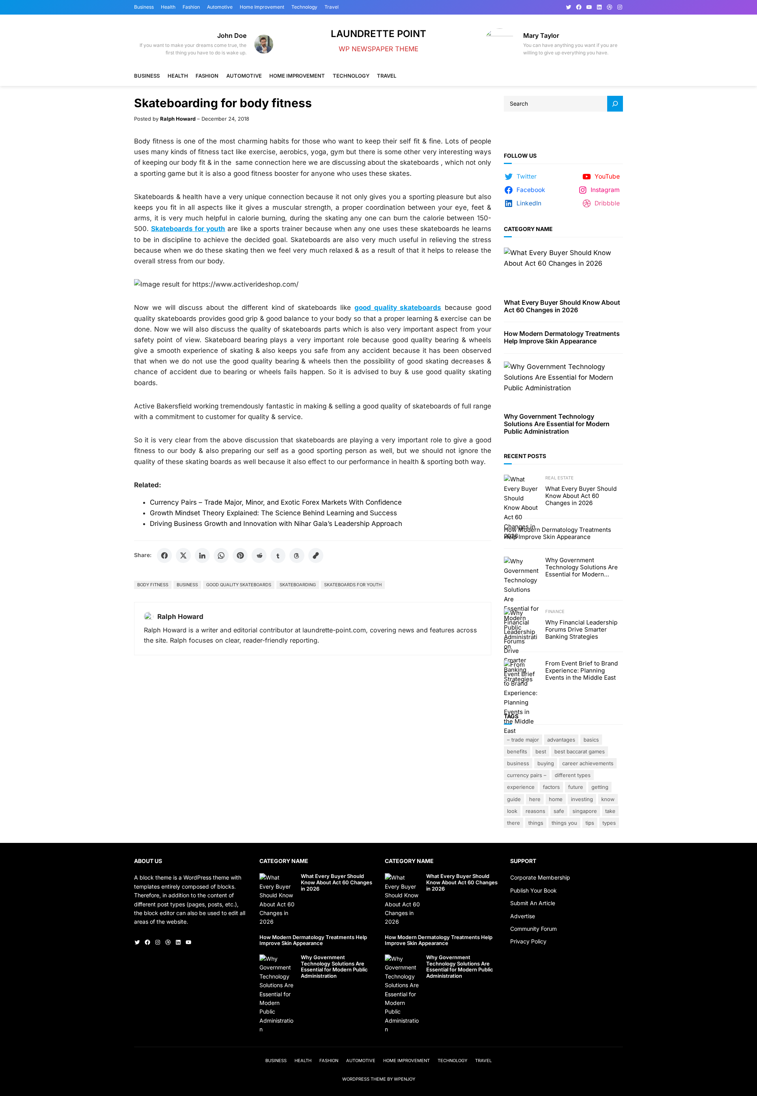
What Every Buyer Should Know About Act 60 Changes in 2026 (562, 306)
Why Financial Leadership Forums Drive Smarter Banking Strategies (581, 629)
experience (521, 787)
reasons (535, 811)
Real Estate (559, 478)
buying (545, 763)
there (513, 823)
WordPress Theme (364, 1079)
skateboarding (298, 584)
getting (599, 787)
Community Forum (533, 928)
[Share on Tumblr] (277, 555)
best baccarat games (579, 751)
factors (551, 787)
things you (564, 823)
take (610, 811)
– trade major (523, 739)
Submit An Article (532, 903)
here (535, 799)
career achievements (587, 763)
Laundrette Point (378, 33)
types (609, 823)
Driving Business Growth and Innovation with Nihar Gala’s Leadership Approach (276, 523)
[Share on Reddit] (259, 555)
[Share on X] (183, 555)
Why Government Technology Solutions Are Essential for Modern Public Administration (557, 424)
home (556, 799)
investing (582, 799)
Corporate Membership (540, 877)
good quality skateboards (238, 584)
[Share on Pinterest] (240, 555)
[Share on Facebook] (164, 555)
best (540, 751)
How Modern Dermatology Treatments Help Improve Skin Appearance (562, 337)
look (512, 811)
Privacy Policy (528, 941)
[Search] (615, 104)
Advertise (522, 916)
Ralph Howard (178, 119)
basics (591, 739)
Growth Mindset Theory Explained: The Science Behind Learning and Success (273, 513)
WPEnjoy (404, 1079)
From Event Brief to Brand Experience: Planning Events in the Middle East (581, 670)
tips (589, 823)
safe (559, 811)
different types (573, 775)
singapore (584, 811)
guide (514, 799)
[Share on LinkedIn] (202, 555)
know (608, 799)
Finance (555, 611)
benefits (517, 751)
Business (187, 584)
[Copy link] (315, 555)
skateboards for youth (353, 584)
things (535, 823)
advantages (561, 739)
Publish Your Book (533, 890)
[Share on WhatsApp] (221, 555)
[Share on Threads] (296, 555)
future (575, 787)
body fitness (152, 584)
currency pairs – (526, 775)
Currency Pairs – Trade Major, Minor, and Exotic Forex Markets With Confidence (276, 502)
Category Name (528, 229)
